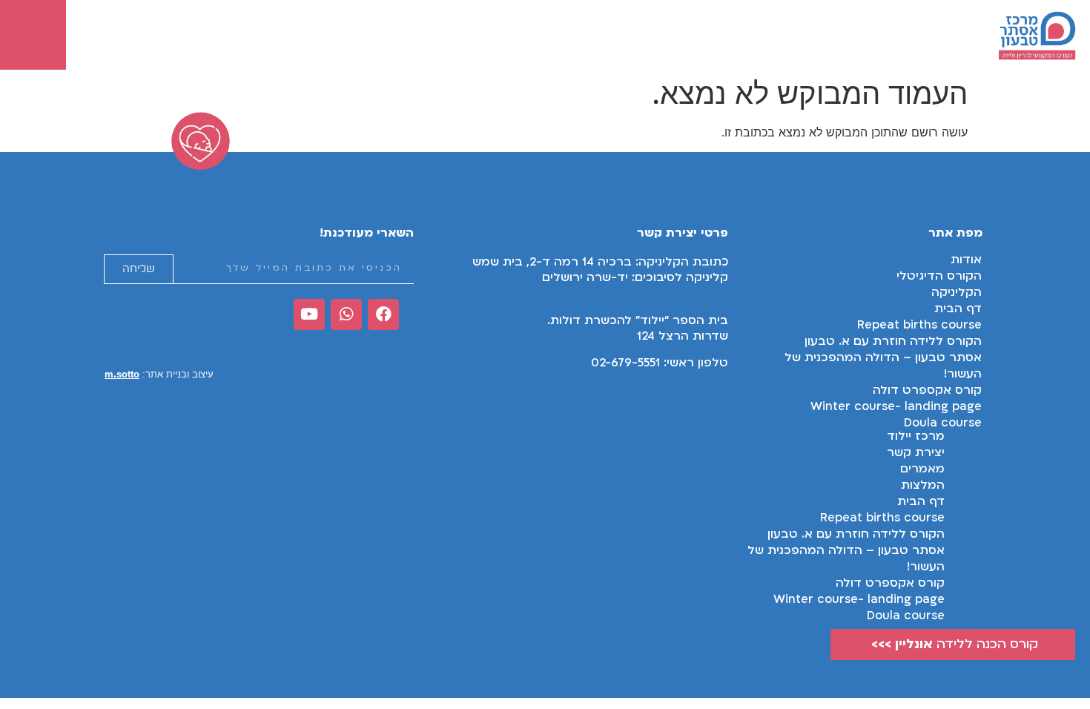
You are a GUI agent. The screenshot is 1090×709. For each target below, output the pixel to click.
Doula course (906, 615)
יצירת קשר (916, 452)
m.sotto (122, 374)
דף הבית (958, 308)
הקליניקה (956, 292)
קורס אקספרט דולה (927, 390)
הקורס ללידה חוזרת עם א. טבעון (893, 341)
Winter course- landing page (859, 599)
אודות (966, 259)
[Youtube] (309, 314)
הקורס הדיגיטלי (939, 276)
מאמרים (922, 469)
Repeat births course (919, 325)
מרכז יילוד (916, 436)
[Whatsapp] (346, 314)
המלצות (923, 485)
